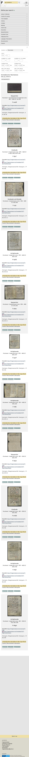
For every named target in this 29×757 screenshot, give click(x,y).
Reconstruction (4, 41)
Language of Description (6, 38)
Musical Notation (4, 32)
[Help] (27, 47)
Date (3, 53)
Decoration (3, 29)
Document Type (4, 34)
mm (11, 65)
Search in (4, 50)
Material (3, 25)
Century (3, 20)
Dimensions (5, 63)
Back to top (14, 736)
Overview (5, 123)
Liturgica (3, 23)
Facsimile (11, 123)
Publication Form (4, 36)
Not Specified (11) (5, 79)
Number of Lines (6, 58)
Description (17, 123)
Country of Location (5, 16)
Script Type (3, 27)
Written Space (6, 68)
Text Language (4, 18)
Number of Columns (20, 58)
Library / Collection (5, 14)
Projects (3, 43)
